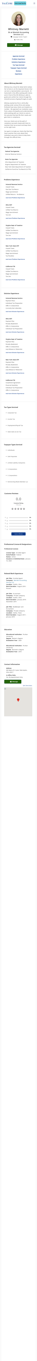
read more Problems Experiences (15, 198)
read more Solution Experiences (15, 311)
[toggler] (34, 3)
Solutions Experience (18, 62)
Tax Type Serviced (18, 65)
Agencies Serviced (18, 56)
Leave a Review (19, 534)
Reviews (18, 71)
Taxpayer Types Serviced (19, 68)
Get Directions (27, 685)
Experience (18, 74)
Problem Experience (18, 59)
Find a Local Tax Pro (20, 3)
